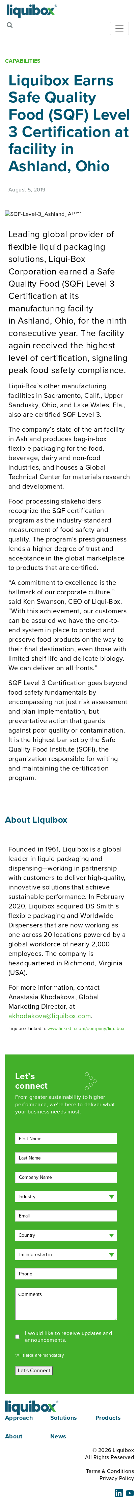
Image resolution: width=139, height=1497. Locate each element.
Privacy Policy (117, 1478)
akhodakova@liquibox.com (49, 1016)
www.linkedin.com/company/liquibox (86, 1028)
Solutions (63, 1417)
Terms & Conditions (110, 1471)
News (58, 1436)
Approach (19, 1417)
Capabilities (23, 61)
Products (108, 1417)
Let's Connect (34, 1370)
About (13, 1436)
